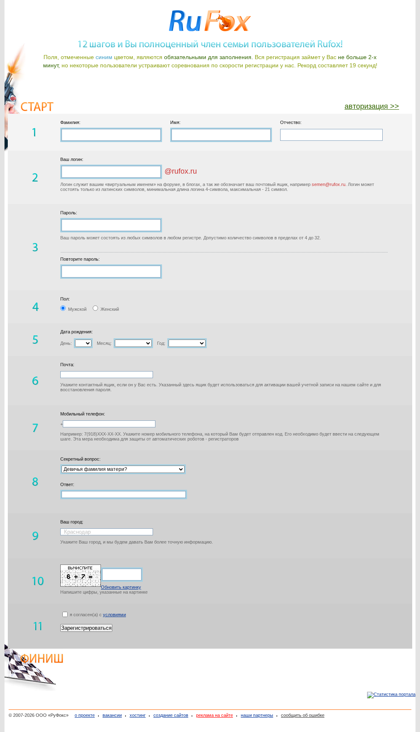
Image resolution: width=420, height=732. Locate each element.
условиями (114, 614)
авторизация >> (372, 106)
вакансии (112, 715)
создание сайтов (170, 715)
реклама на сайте (214, 715)
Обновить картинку (121, 587)
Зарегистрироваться (86, 628)
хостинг (138, 715)
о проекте (85, 715)
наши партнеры (257, 715)
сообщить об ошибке (302, 715)
